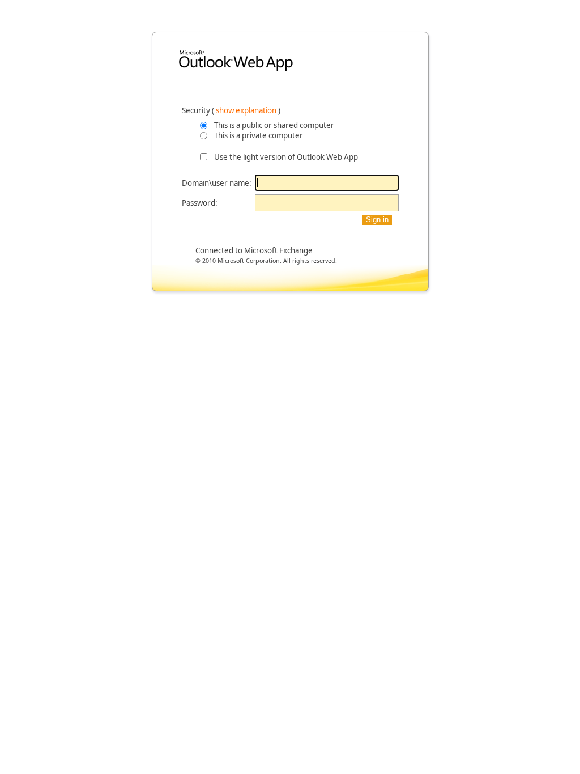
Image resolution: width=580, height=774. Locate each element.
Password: (200, 203)
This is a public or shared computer (274, 125)
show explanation (247, 110)
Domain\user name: (216, 183)
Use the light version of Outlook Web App (286, 157)
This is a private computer (258, 135)
